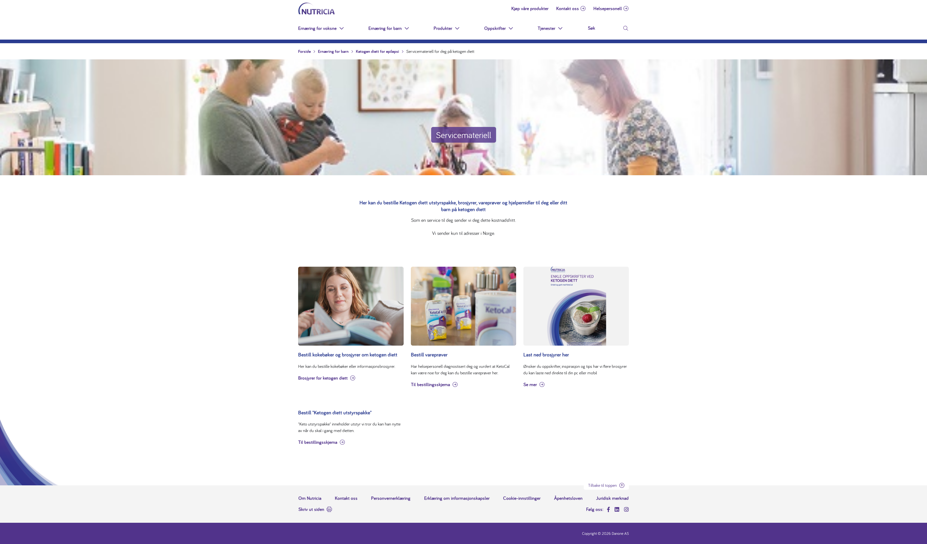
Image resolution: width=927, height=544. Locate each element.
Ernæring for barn (385, 28)
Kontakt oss (567, 8)
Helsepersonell (607, 8)
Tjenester (546, 28)
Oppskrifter (495, 28)
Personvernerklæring (390, 498)
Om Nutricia (309, 498)
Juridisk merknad (612, 498)
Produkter (443, 28)
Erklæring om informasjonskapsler (457, 498)
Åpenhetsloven (568, 498)
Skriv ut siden (311, 509)
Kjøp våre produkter (529, 8)
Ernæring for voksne (317, 28)
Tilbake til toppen (602, 485)
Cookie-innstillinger (522, 498)
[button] (342, 28)
